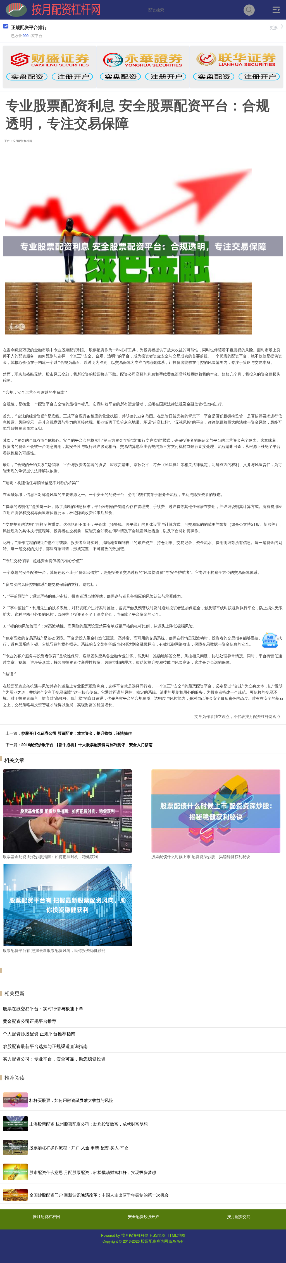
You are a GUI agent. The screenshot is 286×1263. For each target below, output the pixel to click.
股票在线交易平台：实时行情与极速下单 (43, 1008)
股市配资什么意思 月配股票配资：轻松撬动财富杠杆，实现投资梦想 (92, 1172)
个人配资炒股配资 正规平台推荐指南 (39, 1033)
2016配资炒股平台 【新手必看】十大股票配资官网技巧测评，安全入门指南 (86, 744)
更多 (274, 27)
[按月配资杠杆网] (53, 9)
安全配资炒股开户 (143, 1216)
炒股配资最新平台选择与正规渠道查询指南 (45, 1046)
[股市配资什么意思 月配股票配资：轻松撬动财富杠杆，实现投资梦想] (15, 1172)
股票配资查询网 (154, 1241)
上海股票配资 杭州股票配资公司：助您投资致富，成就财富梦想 (88, 1124)
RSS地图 (157, 1235)
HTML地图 (175, 1235)
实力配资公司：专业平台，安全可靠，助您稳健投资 (54, 1059)
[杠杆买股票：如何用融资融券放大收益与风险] (15, 1099)
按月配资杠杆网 (46, 1216)
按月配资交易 (239, 1216)
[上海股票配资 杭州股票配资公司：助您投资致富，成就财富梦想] (15, 1123)
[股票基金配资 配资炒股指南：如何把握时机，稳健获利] (67, 810)
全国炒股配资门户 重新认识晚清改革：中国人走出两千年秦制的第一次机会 (99, 1195)
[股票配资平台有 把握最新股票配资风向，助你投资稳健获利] (67, 904)
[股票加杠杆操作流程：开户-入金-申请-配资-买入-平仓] (15, 1147)
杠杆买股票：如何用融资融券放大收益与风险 (71, 1100)
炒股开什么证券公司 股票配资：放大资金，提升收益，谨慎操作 (76, 733)
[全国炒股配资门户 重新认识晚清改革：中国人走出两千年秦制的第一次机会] (15, 1195)
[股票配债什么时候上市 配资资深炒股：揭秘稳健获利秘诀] (215, 810)
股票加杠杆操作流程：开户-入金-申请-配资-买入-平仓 (78, 1147)
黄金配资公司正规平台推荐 (29, 1021)
